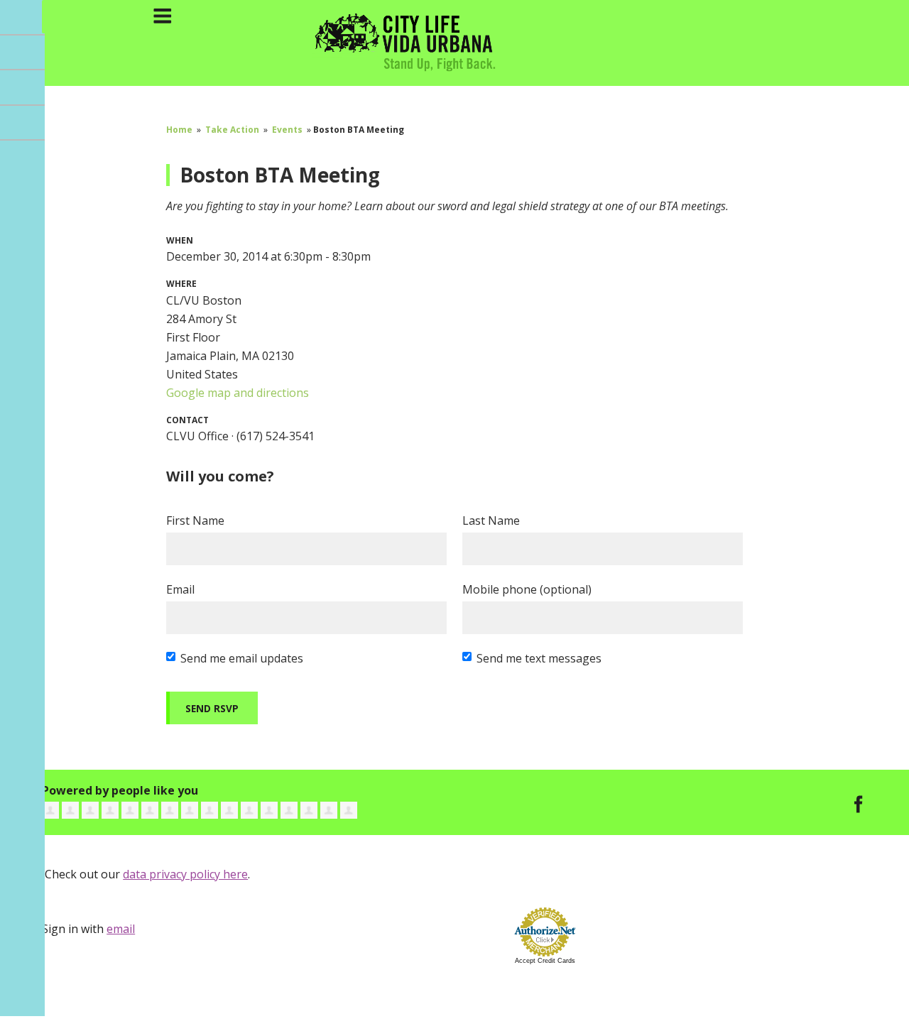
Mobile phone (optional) (527, 589)
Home (179, 130)
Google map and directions (237, 392)
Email (180, 589)
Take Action (232, 130)
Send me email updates (241, 658)
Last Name (491, 520)
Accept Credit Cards (545, 960)
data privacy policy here (185, 874)
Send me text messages (539, 658)
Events (287, 130)
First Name (195, 520)
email (121, 929)
